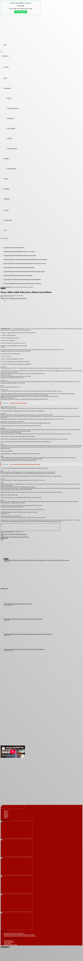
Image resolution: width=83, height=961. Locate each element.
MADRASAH (6, 198)
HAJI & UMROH (11, 128)
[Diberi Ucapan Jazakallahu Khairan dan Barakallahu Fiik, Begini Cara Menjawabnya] (13, 617)
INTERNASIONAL (11, 168)
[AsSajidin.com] (5, 55)
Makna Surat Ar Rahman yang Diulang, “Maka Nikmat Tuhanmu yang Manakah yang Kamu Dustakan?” (28, 634)
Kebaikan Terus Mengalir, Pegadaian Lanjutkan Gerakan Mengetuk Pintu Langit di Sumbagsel (25, 259)
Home (2, 287)
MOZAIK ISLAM (7, 88)
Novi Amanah (4, 295)
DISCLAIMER (7, 943)
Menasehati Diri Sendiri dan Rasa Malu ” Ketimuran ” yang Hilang (19, 251)
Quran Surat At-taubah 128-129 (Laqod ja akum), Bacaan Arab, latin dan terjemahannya (24, 649)
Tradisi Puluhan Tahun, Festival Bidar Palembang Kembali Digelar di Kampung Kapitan (24, 271)
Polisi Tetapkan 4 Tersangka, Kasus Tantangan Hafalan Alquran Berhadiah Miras (22, 279)
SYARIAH (9, 138)
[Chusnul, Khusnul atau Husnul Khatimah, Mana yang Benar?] (13, 602)
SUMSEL (6, 178)
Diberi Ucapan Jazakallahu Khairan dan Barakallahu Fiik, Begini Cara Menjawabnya (23, 619)
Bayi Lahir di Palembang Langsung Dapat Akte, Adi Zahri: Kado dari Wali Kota (22, 283)
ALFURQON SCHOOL (12, 108)
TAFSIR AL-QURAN (12, 148)
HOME (5, 78)
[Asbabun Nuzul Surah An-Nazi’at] (16, 911)
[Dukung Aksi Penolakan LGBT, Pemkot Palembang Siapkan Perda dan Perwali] (16, 838)
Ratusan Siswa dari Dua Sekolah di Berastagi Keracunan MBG (18, 275)
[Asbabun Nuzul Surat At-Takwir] (16, 929)
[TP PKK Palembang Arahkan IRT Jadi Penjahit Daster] (16, 874)
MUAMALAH (6, 188)
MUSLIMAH (10, 118)
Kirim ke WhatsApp (20, 11)
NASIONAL (6, 158)
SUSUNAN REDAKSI (9, 942)
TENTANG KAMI (8, 940)
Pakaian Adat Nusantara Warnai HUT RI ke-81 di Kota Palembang (19, 267)
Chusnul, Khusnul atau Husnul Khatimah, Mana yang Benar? (18, 603)
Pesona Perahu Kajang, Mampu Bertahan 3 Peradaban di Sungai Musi (20, 255)
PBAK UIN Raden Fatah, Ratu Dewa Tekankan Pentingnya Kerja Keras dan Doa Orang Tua (25, 263)
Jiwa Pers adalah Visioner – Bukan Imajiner (14, 247)
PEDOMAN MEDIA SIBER (10, 944)
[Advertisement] (41, 27)
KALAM (9, 98)
